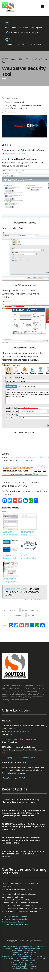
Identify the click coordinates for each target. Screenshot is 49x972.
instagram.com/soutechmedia (15, 919)
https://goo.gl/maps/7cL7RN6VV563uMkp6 (18, 757)
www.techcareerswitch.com (36, 946)
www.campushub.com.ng (24, 960)
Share (4, 625)
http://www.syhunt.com (15, 153)
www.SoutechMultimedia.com (24, 950)
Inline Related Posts (40, 599)
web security (33, 615)
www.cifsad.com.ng (11, 958)
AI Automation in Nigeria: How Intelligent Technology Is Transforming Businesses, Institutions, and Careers (21, 840)
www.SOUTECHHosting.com (13, 946)
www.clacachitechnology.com (23, 954)
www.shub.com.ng (13, 948)
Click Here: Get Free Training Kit (24, 32)
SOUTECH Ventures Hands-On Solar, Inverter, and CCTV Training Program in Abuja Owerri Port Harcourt (23, 827)
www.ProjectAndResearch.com (33, 958)
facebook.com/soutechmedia (15, 916)
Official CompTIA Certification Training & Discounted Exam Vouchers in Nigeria (21, 801)
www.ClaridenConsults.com (13, 956)
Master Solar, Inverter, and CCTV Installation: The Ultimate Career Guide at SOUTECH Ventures (23, 854)
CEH (4, 610)
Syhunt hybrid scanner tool (13, 615)
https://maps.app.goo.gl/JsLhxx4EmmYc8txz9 (19, 739)
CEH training (13, 610)
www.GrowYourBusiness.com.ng (24, 962)
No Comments (10, 112)
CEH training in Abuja (30, 610)
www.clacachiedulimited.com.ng (24, 966)
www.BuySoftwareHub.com (32, 948)
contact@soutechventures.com (19, 731)
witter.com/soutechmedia (14, 922)
